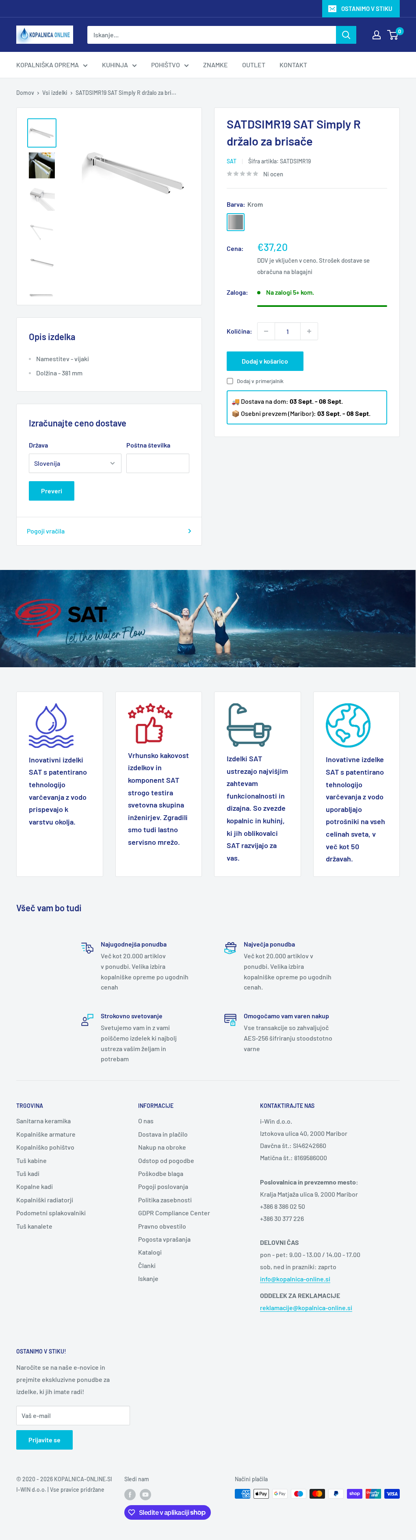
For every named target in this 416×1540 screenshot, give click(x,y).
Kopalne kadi (34, 1186)
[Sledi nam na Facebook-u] (130, 1494)
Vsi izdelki (54, 92)
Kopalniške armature (46, 1134)
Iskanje (148, 1278)
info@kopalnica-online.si (295, 1279)
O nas (146, 1120)
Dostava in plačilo (163, 1134)
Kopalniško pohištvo (45, 1147)
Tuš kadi (27, 1173)
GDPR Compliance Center (174, 1213)
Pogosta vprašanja (164, 1239)
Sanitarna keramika (43, 1120)
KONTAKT (293, 65)
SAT (231, 161)
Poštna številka (148, 445)
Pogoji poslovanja (163, 1186)
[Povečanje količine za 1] (309, 331)
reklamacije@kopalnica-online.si (306, 1307)
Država (38, 445)
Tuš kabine (31, 1160)
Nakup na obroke (162, 1147)
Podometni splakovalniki (51, 1213)
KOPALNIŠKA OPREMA (47, 65)
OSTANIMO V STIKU (366, 8)
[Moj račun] (377, 34)
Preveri (51, 491)
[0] (393, 35)
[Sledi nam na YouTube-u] (145, 1494)
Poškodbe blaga (160, 1173)
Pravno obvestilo (162, 1226)
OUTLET (253, 65)
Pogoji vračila (46, 531)
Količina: (239, 331)
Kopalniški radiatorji (44, 1200)
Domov (25, 92)
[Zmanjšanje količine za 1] (266, 331)
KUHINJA (115, 65)
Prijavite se (44, 1440)
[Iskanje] (346, 35)
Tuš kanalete (34, 1226)
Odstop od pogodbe (166, 1160)
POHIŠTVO (165, 65)
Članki (147, 1265)
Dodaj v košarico (265, 361)
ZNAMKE (215, 65)
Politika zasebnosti (165, 1200)
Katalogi (150, 1252)
